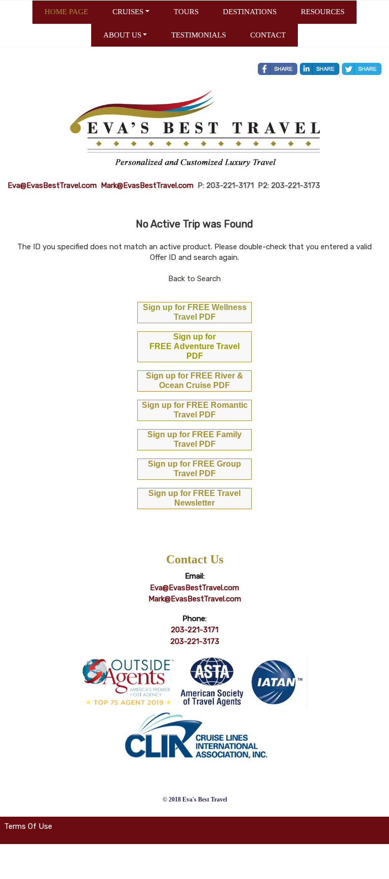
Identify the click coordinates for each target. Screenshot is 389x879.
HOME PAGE (66, 12)
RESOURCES (322, 12)
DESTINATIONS (250, 12)
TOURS (186, 12)
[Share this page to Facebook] (277, 69)
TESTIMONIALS (198, 35)
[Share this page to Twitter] (361, 69)
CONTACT (268, 35)
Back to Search (194, 278)
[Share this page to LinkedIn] (319, 69)
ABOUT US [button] (122, 35)
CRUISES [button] (127, 12)
